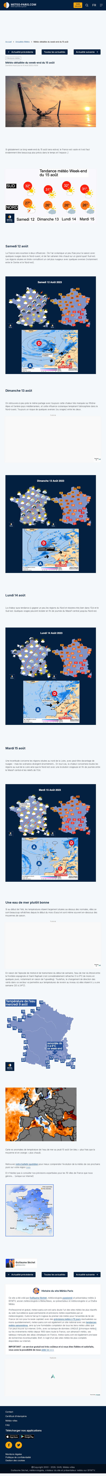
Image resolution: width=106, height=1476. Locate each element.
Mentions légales (13, 1454)
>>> (28, 1167)
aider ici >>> (47, 1350)
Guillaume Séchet (38, 1298)
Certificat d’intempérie (16, 1416)
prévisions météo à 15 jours (67, 1319)
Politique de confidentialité (18, 1457)
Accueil (8, 42)
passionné (68, 1298)
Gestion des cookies (15, 1460)
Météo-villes (11, 1420)
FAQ (7, 1425)
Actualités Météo (23, 42)
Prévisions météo (13, 58)
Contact (9, 1412)
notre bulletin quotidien (27, 1164)
